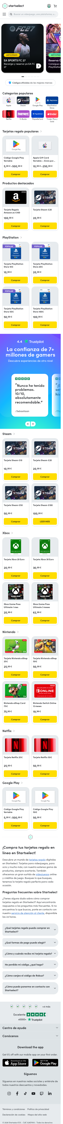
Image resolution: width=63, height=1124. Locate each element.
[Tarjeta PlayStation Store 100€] (45, 296)
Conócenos (10, 1036)
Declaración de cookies (13, 1114)
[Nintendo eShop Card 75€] (16, 691)
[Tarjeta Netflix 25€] (16, 745)
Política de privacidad (38, 1109)
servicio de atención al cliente (27, 913)
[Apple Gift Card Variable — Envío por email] (44, 145)
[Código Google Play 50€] (45, 797)
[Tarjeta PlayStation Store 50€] (16, 296)
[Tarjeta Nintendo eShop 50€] (45, 646)
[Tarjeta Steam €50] (16, 493)
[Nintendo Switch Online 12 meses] (45, 691)
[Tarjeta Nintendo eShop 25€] (16, 646)
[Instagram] (10, 1093)
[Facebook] (18, 1093)
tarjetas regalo (37, 859)
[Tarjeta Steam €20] (45, 197)
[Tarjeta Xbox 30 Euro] (45, 547)
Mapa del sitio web (37, 1114)
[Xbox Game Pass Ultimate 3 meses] (45, 591)
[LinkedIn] (51, 1093)
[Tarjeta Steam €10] (16, 448)
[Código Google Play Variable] (16, 145)
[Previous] (27, 424)
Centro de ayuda (14, 1027)
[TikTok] (26, 1093)
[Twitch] (43, 1093)
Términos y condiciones (13, 1109)
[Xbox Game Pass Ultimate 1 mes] (15, 591)
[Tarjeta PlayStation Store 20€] (45, 251)
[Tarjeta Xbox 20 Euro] (16, 547)
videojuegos (42, 874)
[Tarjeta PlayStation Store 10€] (16, 251)
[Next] (33, 424)
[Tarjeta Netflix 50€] (45, 745)
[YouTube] (34, 1093)
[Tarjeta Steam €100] (45, 493)
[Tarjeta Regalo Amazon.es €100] (16, 197)
